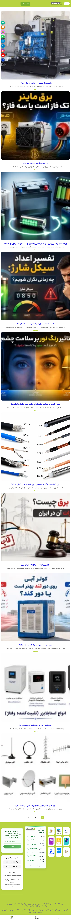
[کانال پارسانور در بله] (3, 23)
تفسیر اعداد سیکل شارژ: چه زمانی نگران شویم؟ (35, 324)
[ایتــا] (3, 27)
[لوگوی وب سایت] (56, 4)
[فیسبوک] (3, 60)
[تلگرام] (3, 41)
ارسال (12, 846)
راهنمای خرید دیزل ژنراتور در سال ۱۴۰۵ (35, 83)
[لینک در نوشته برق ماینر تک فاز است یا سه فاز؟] (35, 125)
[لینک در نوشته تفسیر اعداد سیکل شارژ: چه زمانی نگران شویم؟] (35, 286)
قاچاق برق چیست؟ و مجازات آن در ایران (35, 565)
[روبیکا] (3, 32)
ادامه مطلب (35, 89)
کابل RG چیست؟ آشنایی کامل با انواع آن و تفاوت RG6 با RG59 (35, 485)
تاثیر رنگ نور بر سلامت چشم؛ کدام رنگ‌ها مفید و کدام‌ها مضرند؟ (35, 404)
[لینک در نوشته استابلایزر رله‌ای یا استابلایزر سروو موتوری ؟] (35, 687)
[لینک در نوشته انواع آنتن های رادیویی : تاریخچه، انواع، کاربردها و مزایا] (35, 767)
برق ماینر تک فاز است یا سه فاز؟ (35, 163)
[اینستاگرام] (3, 50)
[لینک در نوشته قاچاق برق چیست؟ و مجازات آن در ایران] (35, 527)
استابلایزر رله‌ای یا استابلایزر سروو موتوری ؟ (35, 725)
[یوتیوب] (3, 55)
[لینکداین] (3, 46)
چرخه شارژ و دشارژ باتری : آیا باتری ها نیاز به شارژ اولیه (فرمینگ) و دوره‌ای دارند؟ (35, 244)
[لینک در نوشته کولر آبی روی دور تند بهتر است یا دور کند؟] (35, 607)
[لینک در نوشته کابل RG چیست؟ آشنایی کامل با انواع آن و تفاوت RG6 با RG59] (35, 446)
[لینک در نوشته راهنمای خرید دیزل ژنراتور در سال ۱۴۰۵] (35, 45)
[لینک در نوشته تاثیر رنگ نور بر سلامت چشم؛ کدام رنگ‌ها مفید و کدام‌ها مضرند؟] (35, 366)
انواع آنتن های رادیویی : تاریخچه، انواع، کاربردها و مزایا (35, 806)
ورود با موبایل (25, 4)
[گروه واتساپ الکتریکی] (3, 36)
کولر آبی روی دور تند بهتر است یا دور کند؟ (35, 645)
